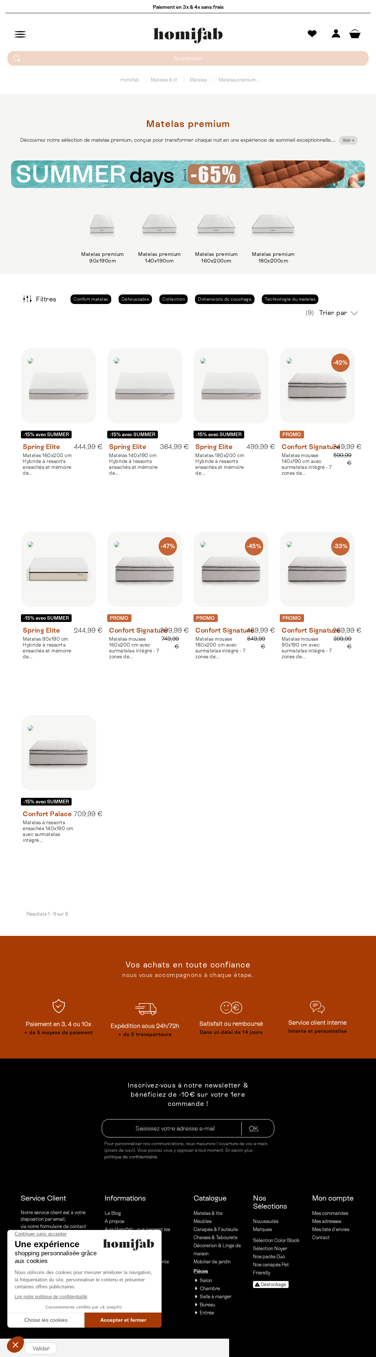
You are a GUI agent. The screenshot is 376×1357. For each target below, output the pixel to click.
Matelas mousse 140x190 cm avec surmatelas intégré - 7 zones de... (307, 464)
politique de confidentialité (130, 1156)
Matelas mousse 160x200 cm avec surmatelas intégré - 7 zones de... (134, 647)
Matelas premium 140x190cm (159, 257)
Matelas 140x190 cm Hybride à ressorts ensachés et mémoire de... (133, 464)
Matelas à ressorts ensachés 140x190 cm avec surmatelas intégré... (48, 831)
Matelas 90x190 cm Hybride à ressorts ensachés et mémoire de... (47, 647)
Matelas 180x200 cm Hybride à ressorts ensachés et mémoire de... (219, 464)
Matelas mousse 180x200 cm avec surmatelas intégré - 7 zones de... (220, 647)
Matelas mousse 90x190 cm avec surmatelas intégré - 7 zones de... (307, 647)
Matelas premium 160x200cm (216, 257)
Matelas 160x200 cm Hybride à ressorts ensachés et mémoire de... (47, 464)
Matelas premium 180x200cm (273, 257)
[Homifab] (188, 36)
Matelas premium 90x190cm (102, 257)
